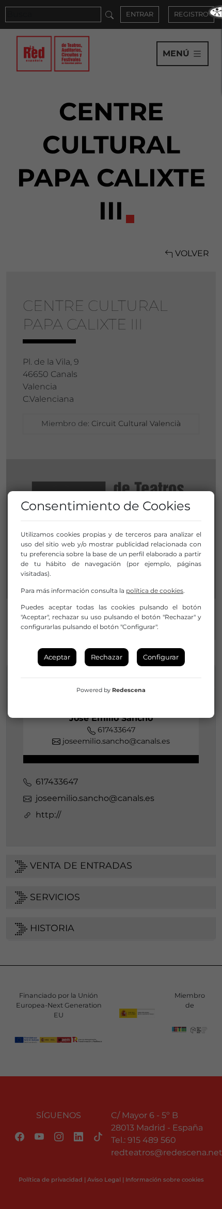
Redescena (129, 690)
